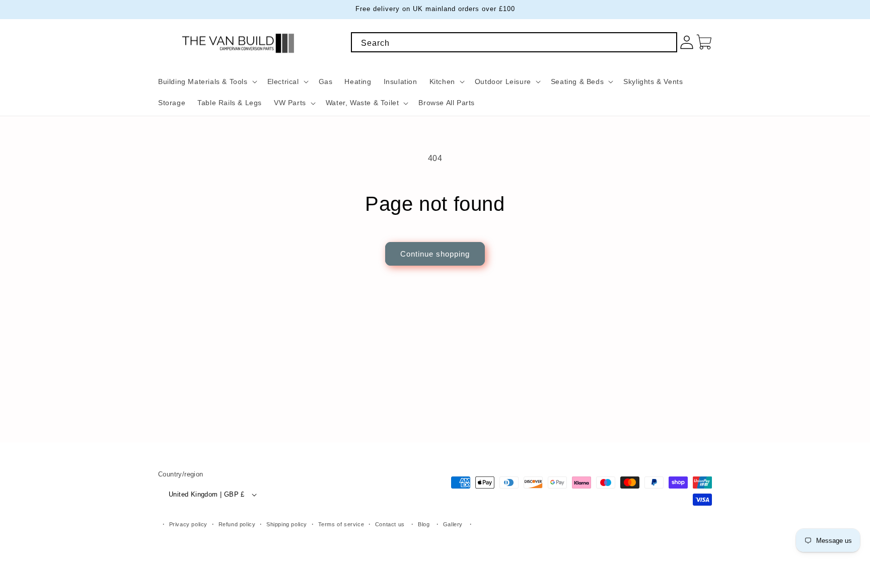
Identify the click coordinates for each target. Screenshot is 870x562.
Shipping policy (286, 524)
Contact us (390, 524)
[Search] (666, 43)
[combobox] (514, 42)
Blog (423, 524)
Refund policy (237, 524)
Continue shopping (435, 254)
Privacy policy (188, 524)
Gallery (453, 524)
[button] (206, 81)
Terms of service (341, 524)
